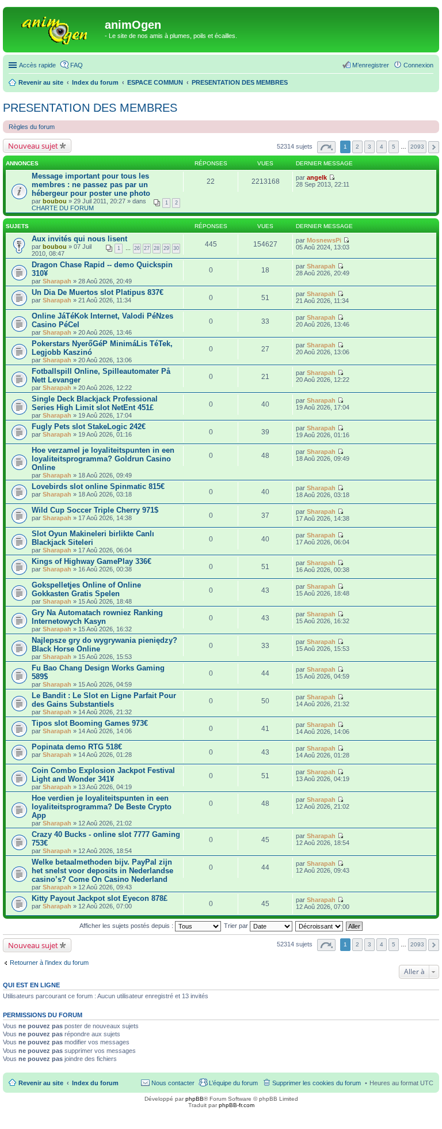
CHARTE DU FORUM (63, 207)
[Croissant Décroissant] (319, 925)
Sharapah (57, 281)
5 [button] (393, 146)
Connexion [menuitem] (418, 65)
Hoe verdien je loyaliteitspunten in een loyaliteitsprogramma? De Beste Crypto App (102, 807)
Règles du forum (32, 126)
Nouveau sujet (33, 146)
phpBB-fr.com (236, 1105)
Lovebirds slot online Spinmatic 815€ (98, 486)
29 (166, 248)
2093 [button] (417, 146)
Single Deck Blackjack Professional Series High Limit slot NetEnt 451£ (95, 403)
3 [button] (369, 146)
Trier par (237, 925)
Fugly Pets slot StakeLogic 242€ (89, 426)
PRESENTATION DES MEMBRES (90, 107)
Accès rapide (37, 65)
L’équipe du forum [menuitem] (233, 1082)
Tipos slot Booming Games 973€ (90, 723)
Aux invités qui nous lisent (79, 238)
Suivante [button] (433, 147)
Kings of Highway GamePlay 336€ (91, 561)
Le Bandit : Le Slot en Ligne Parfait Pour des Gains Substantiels (104, 700)
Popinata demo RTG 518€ (77, 746)
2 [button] (357, 146)
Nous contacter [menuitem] (173, 1082)
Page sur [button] (326, 147)
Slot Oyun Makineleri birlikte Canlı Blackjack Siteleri (93, 538)
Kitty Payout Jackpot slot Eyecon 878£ (99, 898)
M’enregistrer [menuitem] (370, 65)
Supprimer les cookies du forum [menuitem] (316, 1082)
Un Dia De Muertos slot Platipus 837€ (97, 292)
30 (176, 248)
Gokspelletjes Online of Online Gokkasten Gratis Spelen (86, 589)
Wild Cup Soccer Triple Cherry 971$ (95, 510)
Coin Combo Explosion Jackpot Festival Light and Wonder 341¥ (103, 774)
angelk (317, 177)
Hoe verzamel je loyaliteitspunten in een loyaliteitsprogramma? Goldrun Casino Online (103, 459)
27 (147, 248)
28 (156, 248)
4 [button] (381, 146)
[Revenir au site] (55, 28)
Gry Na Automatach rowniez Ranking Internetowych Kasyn (97, 617)
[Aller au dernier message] (332, 177)
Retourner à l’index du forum (49, 962)
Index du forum (95, 1082)
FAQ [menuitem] (76, 65)
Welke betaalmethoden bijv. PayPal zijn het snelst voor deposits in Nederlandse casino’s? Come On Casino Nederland (102, 871)
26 (137, 248)
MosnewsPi (324, 240)
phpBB (194, 1099)
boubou (55, 201)
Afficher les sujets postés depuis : (127, 925)
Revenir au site (40, 1082)
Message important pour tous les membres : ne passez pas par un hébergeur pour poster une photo (91, 185)
